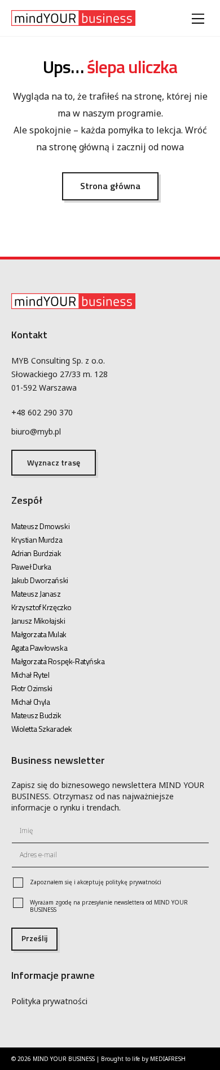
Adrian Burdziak (36, 553)
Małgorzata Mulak (39, 634)
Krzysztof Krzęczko (41, 607)
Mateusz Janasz (36, 593)
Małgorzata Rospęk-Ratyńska (58, 661)
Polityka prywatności (49, 1001)
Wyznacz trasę (53, 462)
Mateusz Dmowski (40, 526)
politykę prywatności (133, 882)
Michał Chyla (30, 702)
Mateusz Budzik (36, 715)
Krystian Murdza (37, 539)
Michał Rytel (30, 674)
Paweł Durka (31, 566)
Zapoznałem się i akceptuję (95, 882)
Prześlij (34, 938)
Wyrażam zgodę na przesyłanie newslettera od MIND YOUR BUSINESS (109, 906)
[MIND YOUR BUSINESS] (73, 20)
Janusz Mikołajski (38, 620)
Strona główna (110, 185)
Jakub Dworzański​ (39, 580)
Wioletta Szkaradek (41, 729)
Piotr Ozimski (32, 688)
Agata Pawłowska (39, 647)
